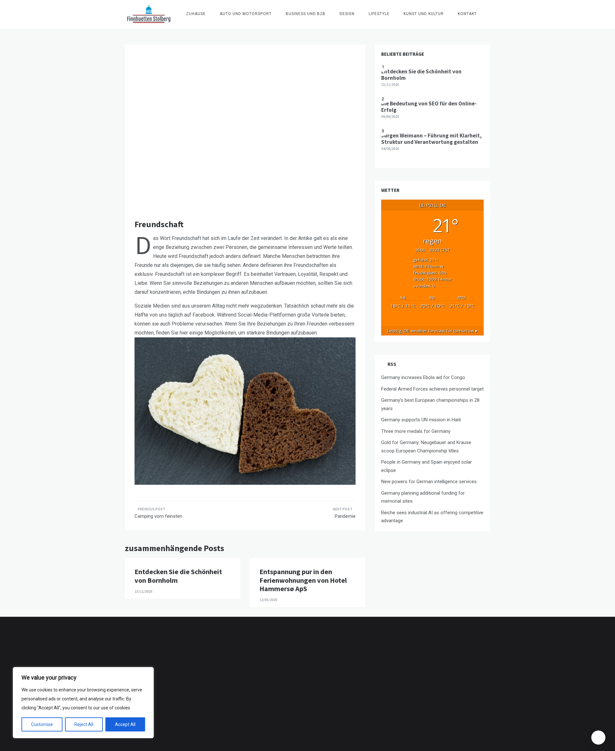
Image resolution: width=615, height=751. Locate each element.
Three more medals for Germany (415, 431)
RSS (392, 364)
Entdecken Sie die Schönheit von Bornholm (178, 575)
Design (347, 14)
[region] (83, 702)
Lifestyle (379, 14)
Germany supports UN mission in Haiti (421, 420)
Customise (42, 724)
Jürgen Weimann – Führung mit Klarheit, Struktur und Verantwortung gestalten (431, 138)
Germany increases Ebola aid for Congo (423, 377)
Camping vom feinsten (158, 516)
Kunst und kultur (424, 14)
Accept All (125, 724)
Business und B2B (305, 14)
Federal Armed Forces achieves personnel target (432, 389)
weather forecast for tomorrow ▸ (432, 331)
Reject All (83, 724)
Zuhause (196, 14)
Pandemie (345, 516)
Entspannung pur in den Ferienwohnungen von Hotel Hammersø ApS (303, 580)
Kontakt (467, 14)
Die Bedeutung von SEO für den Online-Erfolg (429, 106)
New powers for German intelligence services (429, 481)
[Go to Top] (598, 737)
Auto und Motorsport (246, 14)
